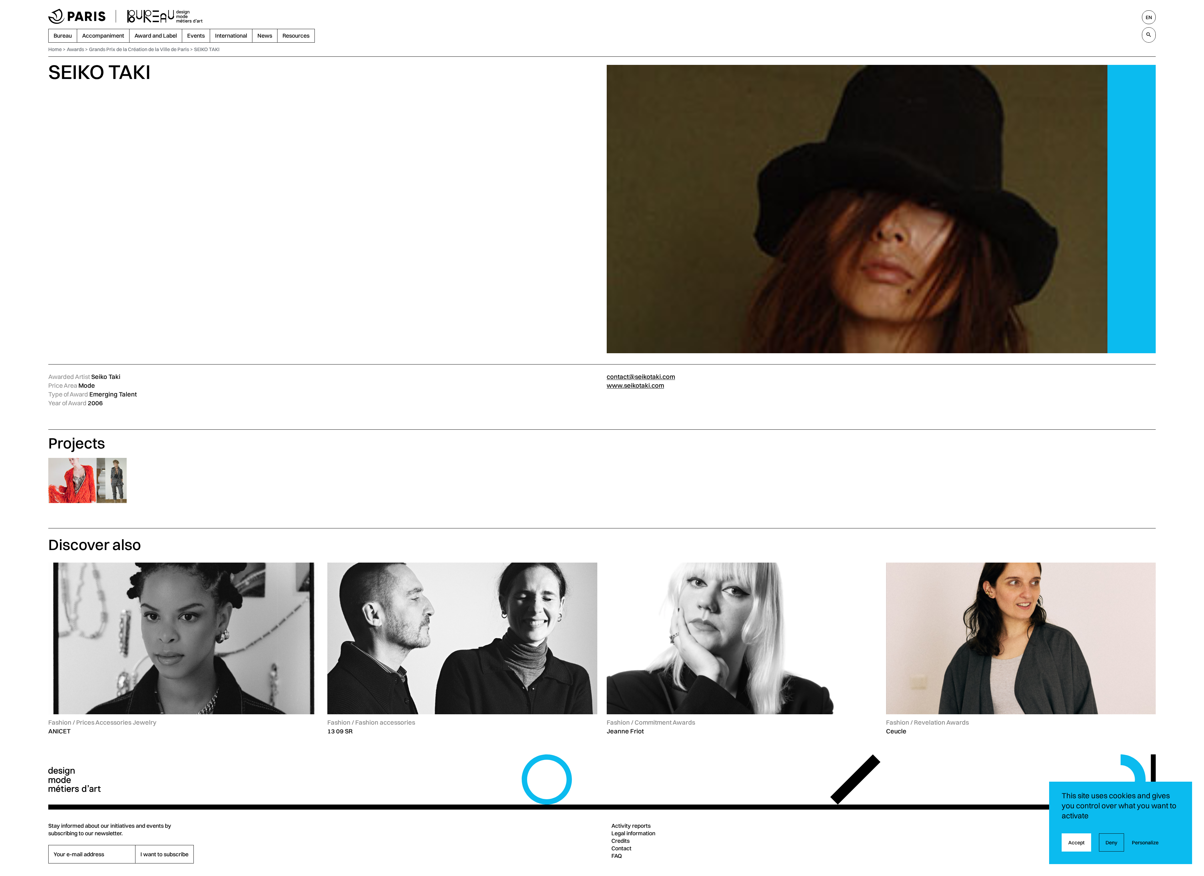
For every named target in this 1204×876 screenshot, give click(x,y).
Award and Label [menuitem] (156, 35)
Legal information (633, 833)
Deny (1111, 842)
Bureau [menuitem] (63, 35)
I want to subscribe (164, 854)
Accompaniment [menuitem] (103, 35)
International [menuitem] (231, 35)
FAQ (616, 855)
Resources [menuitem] (296, 35)
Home (55, 49)
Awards (75, 49)
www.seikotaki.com (635, 385)
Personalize (1145, 842)
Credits (620, 840)
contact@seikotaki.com (641, 376)
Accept (1076, 842)
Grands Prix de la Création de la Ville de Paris (139, 49)
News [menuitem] (264, 35)
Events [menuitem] (196, 35)
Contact (621, 848)
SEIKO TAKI (206, 49)
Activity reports (631, 825)
